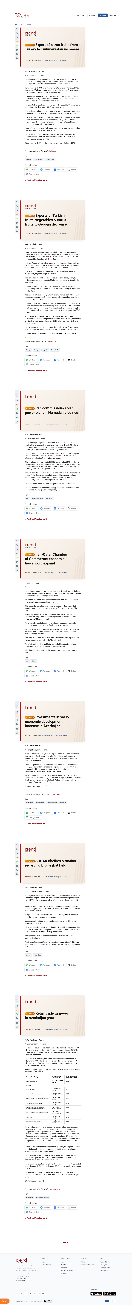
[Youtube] (30, 1293)
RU (114, 1301)
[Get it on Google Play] (109, 1294)
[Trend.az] (22, 15)
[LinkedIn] (38, 1293)
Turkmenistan (38, 159)
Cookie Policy (104, 1270)
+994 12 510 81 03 (21, 1278)
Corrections (64, 1273)
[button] (17, 29)
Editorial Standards (67, 1270)
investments (40, 802)
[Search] (78, 15)
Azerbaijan (29, 802)
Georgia (36, 350)
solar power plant (37, 498)
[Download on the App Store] (96, 1294)
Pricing (83, 1262)
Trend (60, 84)
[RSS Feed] (43, 1293)
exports (45, 350)
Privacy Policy (104, 1265)
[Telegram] (34, 1293)
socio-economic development (57, 802)
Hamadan (49, 498)
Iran (27, 498)
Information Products (87, 1265)
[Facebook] (21, 1293)
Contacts (64, 1267)
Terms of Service (105, 1262)
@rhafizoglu (51, 151)
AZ (111, 1301)
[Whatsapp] (17, 1293)
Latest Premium (46, 1265)
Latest (44, 1262)
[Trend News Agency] (21, 1260)
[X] (26, 1293)
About (63, 1262)
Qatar (34, 661)
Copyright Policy (105, 1267)
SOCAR (28, 955)
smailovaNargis (55, 794)
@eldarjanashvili (53, 1189)
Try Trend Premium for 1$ (37, 180)
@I (48, 794)
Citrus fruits (50, 159)
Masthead (64, 1265)
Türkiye (28, 159)
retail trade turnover (42, 1197)
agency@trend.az (20, 1280)
